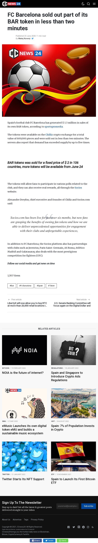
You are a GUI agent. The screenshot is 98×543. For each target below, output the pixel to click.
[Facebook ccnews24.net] (68, 527)
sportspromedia (54, 126)
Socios (78, 187)
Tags (26, 519)
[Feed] (92, 527)
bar (12, 286)
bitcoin (5, 368)
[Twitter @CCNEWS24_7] (73, 527)
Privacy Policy (37, 519)
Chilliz (49, 134)
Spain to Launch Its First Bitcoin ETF (73, 481)
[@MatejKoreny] (32, 39)
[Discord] (79, 527)
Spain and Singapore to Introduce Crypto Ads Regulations (67, 376)
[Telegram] (83, 527)
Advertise (17, 519)
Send (63, 541)
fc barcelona (26, 286)
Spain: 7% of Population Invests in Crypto (72, 427)
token (52, 286)
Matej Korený (24, 38)
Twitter (5, 474)
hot (53, 421)
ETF (52, 474)
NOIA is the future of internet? (23, 373)
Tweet (50, 541)
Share (37, 541)
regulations (57, 368)
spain (40, 286)
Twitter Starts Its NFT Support (23, 479)
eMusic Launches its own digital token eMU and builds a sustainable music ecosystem (24, 429)
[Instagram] (88, 527)
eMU (4, 421)
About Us (6, 519)
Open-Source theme (8, 529)
